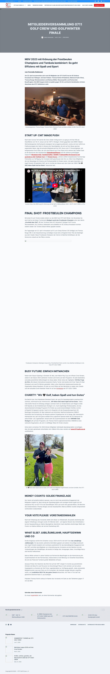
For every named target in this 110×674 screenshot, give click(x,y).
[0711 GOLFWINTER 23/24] (58, 616)
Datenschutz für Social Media (96, 624)
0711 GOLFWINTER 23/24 (70, 616)
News (19, 1)
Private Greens (52, 157)
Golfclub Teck (40, 157)
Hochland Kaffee (47, 154)
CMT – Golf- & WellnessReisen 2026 (18, 616)
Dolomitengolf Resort (53, 152)
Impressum (73, 624)
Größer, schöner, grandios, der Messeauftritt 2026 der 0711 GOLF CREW (24, 657)
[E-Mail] (101, 1)
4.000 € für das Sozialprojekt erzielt (94, 616)
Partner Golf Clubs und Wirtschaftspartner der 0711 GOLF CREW (50, 1)
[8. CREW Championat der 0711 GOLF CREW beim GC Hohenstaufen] (33, 616)
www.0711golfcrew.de (78, 429)
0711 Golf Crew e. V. (10, 1)
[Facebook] (95, 1)
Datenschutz (82, 624)
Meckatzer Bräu (36, 154)
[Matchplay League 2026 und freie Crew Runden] (9, 649)
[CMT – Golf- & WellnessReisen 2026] (7, 616)
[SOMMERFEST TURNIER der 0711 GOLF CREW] (9, 640)
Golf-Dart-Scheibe (72, 1)
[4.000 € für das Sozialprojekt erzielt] (84, 616)
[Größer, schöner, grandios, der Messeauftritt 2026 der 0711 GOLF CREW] (9, 658)
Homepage (59, 388)
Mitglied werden (99, 5)
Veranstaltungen (27, 1)
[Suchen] (104, 1)
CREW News (66, 37)
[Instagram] (98, 1)
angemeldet (34, 595)
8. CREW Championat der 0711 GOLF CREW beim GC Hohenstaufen (45, 616)
